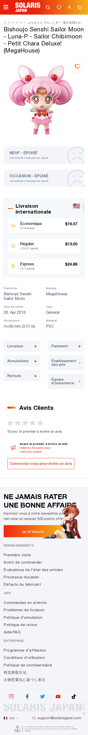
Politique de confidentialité (28, 665)
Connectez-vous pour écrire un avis (41, 463)
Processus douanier (21, 577)
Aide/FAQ (12, 632)
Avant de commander (23, 562)
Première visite (17, 555)
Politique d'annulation (23, 617)
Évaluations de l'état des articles (33, 570)
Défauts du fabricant (22, 584)
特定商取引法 (15, 672)
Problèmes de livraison (24, 610)
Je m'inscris (33, 531)
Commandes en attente (25, 603)
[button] (13, 22)
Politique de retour (20, 625)
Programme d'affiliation (25, 650)
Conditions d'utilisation (24, 657)
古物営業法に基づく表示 (24, 680)
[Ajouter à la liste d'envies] (77, 66)
